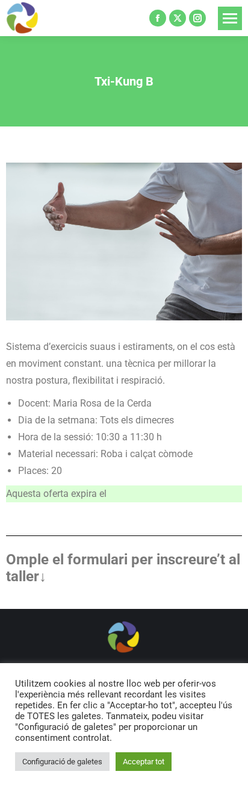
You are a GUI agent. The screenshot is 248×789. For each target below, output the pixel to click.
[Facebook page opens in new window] (157, 18)
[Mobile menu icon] (230, 18)
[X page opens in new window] (177, 18)
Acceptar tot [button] (143, 761)
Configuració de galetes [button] (62, 761)
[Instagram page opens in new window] (197, 18)
